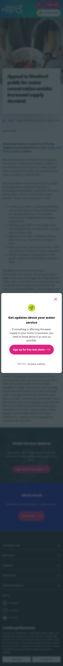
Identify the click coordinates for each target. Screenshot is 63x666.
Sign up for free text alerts (29, 349)
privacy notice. (37, 363)
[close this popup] (55, 299)
